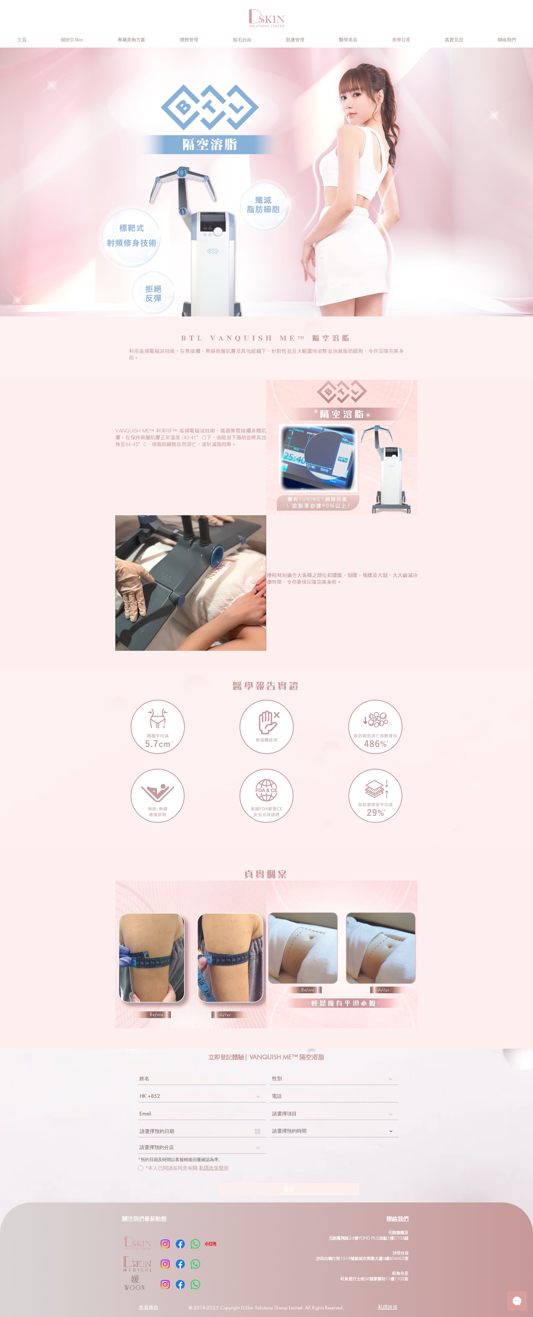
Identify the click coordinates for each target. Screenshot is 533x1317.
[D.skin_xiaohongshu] (211, 1244)
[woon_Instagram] (165, 1284)
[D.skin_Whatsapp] (195, 1244)
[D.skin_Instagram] (165, 1244)
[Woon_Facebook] (180, 1284)
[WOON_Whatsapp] (195, 1284)
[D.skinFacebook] (180, 1244)
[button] (188, 40)
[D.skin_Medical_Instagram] (165, 1264)
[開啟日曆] (257, 1131)
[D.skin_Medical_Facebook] (180, 1264)
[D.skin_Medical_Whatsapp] (195, 1264)
